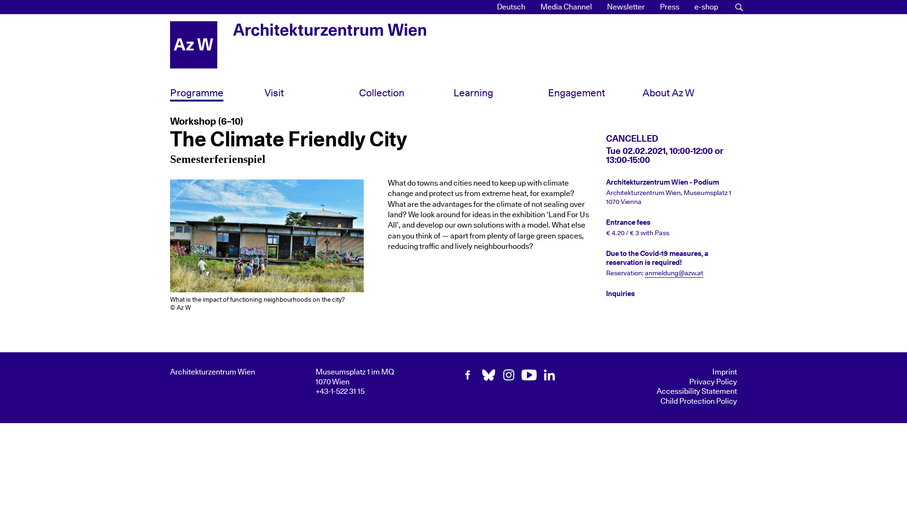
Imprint (724, 372)
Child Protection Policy (698, 401)
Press (669, 7)
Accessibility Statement (697, 391)
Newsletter (626, 7)
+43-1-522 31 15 (340, 391)
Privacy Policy (713, 382)
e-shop (706, 7)
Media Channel (566, 7)
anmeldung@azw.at (674, 273)
